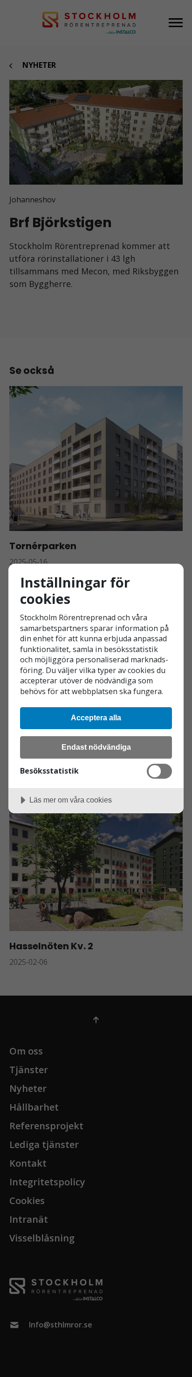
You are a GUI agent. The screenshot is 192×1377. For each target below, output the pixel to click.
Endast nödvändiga (96, 747)
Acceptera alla (96, 717)
